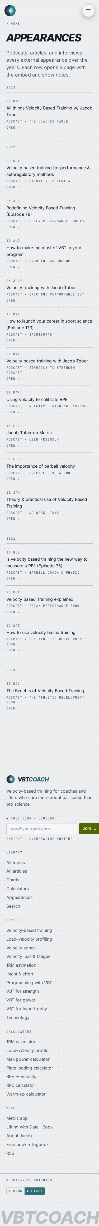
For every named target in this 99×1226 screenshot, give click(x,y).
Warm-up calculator (26, 1094)
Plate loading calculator (29, 1068)
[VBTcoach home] (10, 10)
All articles (16, 871)
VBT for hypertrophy (26, 1008)
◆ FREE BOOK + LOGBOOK (30, 818)
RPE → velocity (21, 1076)
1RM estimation (21, 965)
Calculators (17, 888)
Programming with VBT (29, 982)
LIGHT (35, 1191)
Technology (18, 1017)
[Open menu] (88, 10)
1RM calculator (20, 1041)
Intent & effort (19, 973)
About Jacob (19, 1135)
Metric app (17, 1118)
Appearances (19, 897)
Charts (12, 879)
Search (13, 906)
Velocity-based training (29, 930)
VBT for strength (22, 991)
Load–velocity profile (27, 1050)
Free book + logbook (27, 1144)
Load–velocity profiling (29, 939)
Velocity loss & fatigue (28, 956)
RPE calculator (20, 1085)
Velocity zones (20, 947)
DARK (15, 1191)
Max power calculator (28, 1059)
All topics (15, 862)
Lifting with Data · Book (29, 1127)
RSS (10, 1153)
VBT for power (20, 1000)
